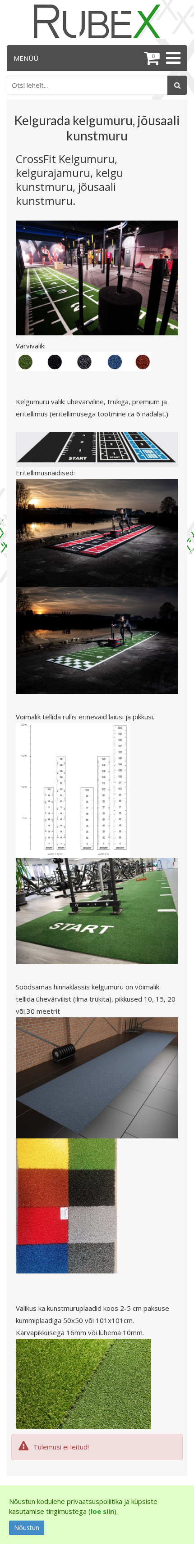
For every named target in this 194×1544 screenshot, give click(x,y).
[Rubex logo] (97, 21)
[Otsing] (177, 85)
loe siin (102, 1511)
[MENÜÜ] (172, 58)
